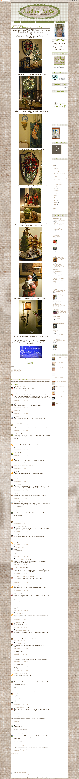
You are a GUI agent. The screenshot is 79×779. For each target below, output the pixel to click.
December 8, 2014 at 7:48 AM (21, 413)
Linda (17, 724)
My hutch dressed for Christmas (60, 182)
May (55, 197)
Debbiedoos (18, 701)
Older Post (48, 770)
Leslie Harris (18, 585)
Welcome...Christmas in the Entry (60, 178)
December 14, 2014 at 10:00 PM (21, 750)
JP (15, 636)
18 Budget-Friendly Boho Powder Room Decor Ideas (59, 254)
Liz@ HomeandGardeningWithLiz (21, 393)
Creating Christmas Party (16, 372)
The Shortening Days (61, 295)
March (55, 200)
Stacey (16, 416)
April (55, 199)
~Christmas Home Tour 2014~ (59, 170)
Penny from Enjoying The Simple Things (23, 465)
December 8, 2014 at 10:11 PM (21, 582)
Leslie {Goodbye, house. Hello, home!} (22, 520)
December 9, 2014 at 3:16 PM (21, 648)
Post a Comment (14, 753)
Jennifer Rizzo (55, 330)
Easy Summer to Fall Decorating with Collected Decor (59, 306)
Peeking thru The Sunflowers (58, 323)
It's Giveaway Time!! (59, 367)
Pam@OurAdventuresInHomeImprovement (24, 576)
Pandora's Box (55, 239)
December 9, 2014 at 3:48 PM (21, 654)
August (55, 191)
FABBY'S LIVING (18, 679)
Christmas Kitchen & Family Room (60, 173)
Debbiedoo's (55, 289)
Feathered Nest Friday (15, 371)
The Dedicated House (57, 264)
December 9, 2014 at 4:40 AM (21, 610)
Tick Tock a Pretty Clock (60, 386)
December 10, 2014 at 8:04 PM (21, 713)
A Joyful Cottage (56, 309)
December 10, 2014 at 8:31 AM (21, 704)
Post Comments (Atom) (21, 772)
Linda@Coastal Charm (20, 547)
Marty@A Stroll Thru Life (20, 478)
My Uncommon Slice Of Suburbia (59, 334)
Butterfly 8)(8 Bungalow (20, 526)
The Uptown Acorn (56, 246)
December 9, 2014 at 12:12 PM (21, 640)
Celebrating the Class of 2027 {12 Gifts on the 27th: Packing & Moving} (59, 271)
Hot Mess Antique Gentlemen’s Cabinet (58, 281)
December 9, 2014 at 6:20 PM (21, 661)
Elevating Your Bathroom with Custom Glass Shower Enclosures (59, 266)
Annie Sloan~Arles (58, 396)
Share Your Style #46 (59, 372)
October (55, 188)
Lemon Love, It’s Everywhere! (58, 275)
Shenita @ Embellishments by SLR (22, 559)
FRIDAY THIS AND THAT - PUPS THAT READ (61, 259)
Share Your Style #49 (59, 377)
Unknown (17, 541)
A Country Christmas (58, 171)
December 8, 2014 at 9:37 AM (21, 475)
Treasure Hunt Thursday (16, 370)
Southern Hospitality (57, 228)
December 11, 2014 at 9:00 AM (21, 730)
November (56, 186)
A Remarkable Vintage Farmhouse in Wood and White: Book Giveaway (59, 220)
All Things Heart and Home (58, 253)
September (56, 190)
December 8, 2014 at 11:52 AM (21, 481)
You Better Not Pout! (56, 236)
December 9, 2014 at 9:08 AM (21, 619)
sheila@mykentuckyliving (21, 745)
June (55, 195)
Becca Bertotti (18, 501)
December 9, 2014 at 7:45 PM (21, 670)
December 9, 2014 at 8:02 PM (21, 688)
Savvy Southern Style (15, 369)
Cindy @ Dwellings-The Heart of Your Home (24, 691)
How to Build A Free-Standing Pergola (58, 336)
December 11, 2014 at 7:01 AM (21, 721)
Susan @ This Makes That (20, 673)
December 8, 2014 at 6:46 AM (21, 390)
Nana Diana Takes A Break (58, 257)
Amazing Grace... (60, 324)
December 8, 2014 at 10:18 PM (21, 590)
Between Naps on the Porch (58, 274)
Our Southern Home (57, 304)
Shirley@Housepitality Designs (21, 630)
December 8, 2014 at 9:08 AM (21, 462)
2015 (54, 163)
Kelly (16, 510)
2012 (54, 208)
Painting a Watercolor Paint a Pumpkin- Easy (58, 332)
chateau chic (17, 433)
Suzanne (16, 410)
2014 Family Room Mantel (59, 184)
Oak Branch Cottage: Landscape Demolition (61, 247)
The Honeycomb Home (57, 283)
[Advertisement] (19, 761)
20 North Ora (18, 593)
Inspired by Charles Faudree (60, 391)
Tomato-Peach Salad (60, 240)
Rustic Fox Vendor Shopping (60, 318)
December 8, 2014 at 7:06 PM (21, 564)
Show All (66, 351)
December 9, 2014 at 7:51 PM (21, 677)
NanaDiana (17, 423)
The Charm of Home (19, 643)
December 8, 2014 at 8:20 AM (21, 420)
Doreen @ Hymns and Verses (20, 386)
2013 (54, 206)
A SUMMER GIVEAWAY (59, 362)
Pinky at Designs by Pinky (21, 567)
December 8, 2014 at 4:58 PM (21, 537)
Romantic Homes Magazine (60, 381)
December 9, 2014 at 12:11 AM (21, 601)
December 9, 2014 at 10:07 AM (21, 627)
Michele (16, 452)
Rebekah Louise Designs (51, 777)
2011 (54, 210)
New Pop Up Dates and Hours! (58, 302)
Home (31, 770)
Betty (16, 471)
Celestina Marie (19, 613)
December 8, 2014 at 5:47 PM (21, 556)
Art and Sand (18, 733)
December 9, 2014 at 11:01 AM (21, 633)
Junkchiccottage (19, 622)
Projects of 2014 (57, 168)
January (55, 204)
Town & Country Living (57, 218)
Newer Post (13, 770)
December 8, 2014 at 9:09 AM (21, 468)
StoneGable (55, 222)
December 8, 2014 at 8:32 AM (21, 440)
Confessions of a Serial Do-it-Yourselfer (58, 279)
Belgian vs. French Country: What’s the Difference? (59, 341)
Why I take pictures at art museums (59, 232)
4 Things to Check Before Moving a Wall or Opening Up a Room (59, 291)
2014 (54, 165)
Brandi (16, 403)
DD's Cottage (18, 458)
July (55, 193)
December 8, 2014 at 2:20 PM (21, 523)
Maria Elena (18, 716)
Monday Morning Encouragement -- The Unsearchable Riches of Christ (61, 312)
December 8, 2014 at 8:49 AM (21, 455)
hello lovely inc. (56, 235)
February (56, 202)
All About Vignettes (56, 344)
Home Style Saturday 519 (57, 229)
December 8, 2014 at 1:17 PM (20, 498)
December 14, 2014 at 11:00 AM (21, 742)
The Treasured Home (57, 301)
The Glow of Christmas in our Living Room (27, 27)
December (56, 166)
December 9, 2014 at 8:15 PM (21, 698)
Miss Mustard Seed (56, 232)
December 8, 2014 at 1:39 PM (21, 507)
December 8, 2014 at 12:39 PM (21, 490)
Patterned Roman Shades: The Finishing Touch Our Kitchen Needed (58, 285)
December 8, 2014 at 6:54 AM (21, 400)
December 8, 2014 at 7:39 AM (21, 407)
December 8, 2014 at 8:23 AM (21, 430)
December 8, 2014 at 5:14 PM (21, 544)
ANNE (16, 443)
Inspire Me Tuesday (15, 368)
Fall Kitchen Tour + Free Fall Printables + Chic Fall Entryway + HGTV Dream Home (59, 224)
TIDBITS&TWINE (56, 339)
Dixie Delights (55, 269)
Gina (16, 534)
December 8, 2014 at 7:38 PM (21, 573)
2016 (54, 161)
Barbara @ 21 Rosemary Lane (21, 707)
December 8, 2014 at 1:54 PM (21, 517)
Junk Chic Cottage (56, 316)
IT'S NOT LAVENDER (60, 344)
